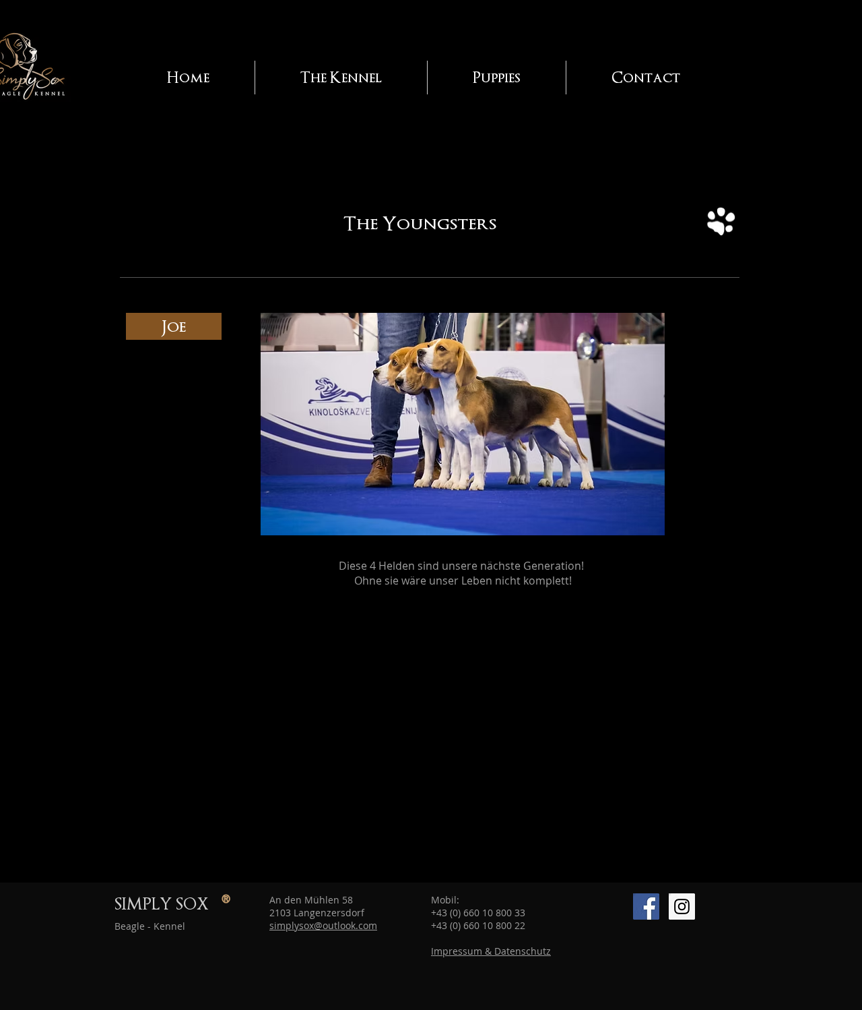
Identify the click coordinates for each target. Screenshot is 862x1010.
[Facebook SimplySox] (646, 906)
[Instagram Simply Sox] (682, 906)
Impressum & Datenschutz (491, 951)
